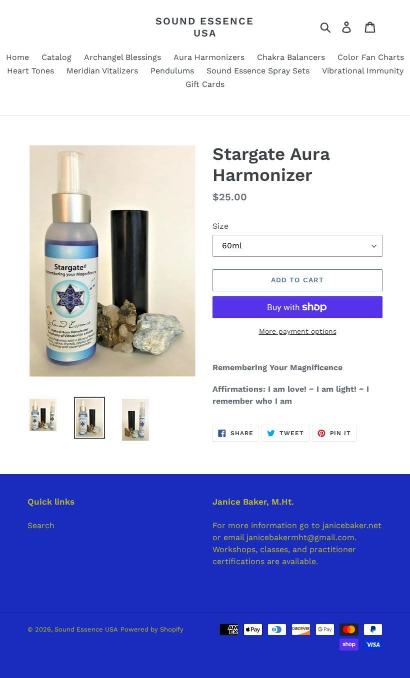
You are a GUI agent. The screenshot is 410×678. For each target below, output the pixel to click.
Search (41, 525)
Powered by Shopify (152, 629)
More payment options (297, 331)
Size (220, 226)
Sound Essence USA (205, 27)
